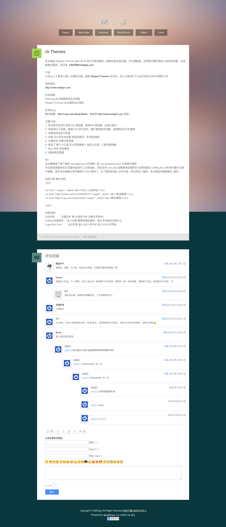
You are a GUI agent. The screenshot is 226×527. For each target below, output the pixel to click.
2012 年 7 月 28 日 (52, 237)
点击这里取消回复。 (54, 438)
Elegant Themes (100, 76)
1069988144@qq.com (81, 65)
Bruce (58, 332)
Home (65, 32)
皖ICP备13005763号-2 (135, 510)
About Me (83, 32)
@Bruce (68, 350)
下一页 (82, 431)
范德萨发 (60, 305)
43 (79, 237)
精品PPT (60, 264)
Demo (144, 32)
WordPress (123, 32)
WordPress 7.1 (111, 515)
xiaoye (59, 277)
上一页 (50, 431)
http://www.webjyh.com (58, 87)
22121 (68, 346)
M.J (66, 291)
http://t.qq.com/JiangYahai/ (72, 114)
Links (161, 32)
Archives (103, 32)
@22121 (77, 364)
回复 (166, 264)
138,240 (69, 237)
